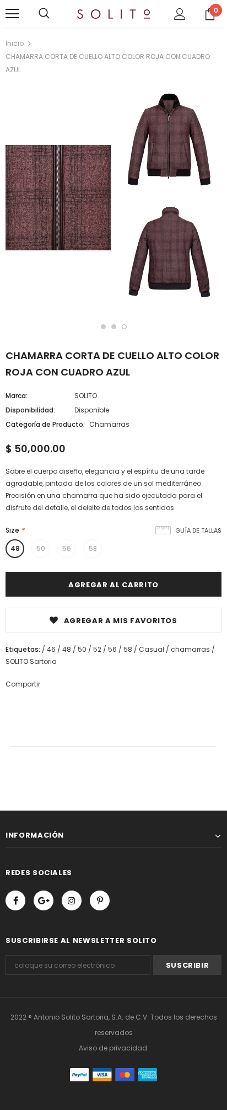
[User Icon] (180, 14)
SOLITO (85, 395)
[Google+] (43, 900)
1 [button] (103, 326)
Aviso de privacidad (113, 1048)
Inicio (15, 43)
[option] (58, 199)
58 (93, 548)
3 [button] (124, 326)
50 (40, 548)
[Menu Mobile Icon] (12, 13)
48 (15, 548)
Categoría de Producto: (45, 424)
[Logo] (113, 13)
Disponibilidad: (30, 410)
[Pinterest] (100, 900)
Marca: (17, 395)
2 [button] (113, 326)
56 (66, 548)
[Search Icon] (44, 13)
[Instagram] (72, 900)
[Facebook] (15, 900)
